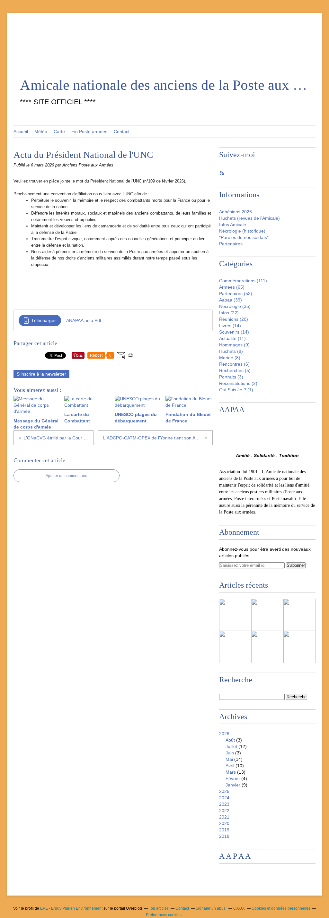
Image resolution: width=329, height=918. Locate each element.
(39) (230, 299)
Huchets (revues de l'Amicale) (249, 218)
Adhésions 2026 (235, 211)
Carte (59, 131)
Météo (40, 131)
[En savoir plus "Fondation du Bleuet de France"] (235, 647)
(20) (233, 319)
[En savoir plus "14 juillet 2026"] (299, 647)
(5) (235, 370)
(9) (234, 344)
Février (233, 778)
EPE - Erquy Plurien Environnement (71, 908)
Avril (230, 765)
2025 (224, 791)
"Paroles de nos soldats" (244, 237)
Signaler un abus (211, 908)
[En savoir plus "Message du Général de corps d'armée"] (235, 615)
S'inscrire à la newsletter (41, 374)
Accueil (20, 131)
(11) (232, 338)
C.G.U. (239, 908)
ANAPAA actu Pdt (83, 320)
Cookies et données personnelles (281, 908)
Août (230, 740)
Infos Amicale (232, 224)
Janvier (233, 784)
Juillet (231, 746)
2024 (224, 797)
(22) (229, 312)
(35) (235, 306)
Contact (121, 131)
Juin (230, 752)
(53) (235, 293)
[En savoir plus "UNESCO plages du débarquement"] (299, 615)
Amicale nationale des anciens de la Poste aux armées (164, 85)
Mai (229, 759)
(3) (231, 376)
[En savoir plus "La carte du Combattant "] (267, 615)
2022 (224, 810)
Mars (231, 772)
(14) (230, 325)
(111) (243, 280)
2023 (224, 804)
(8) (231, 351)
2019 (224, 829)
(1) (236, 389)
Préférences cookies (164, 915)
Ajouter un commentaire (66, 475)
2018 (224, 836)
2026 (224, 733)
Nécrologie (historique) (242, 231)
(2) (238, 383)
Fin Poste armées (89, 131)
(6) (234, 364)
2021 (224, 817)
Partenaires (231, 243)
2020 (224, 823)
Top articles (159, 908)
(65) (232, 287)
